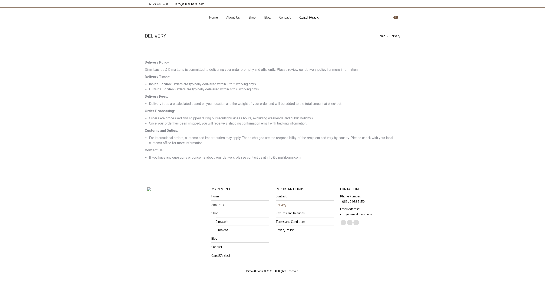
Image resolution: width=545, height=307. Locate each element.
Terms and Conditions (290, 222)
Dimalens (222, 230)
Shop (214, 213)
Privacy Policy (285, 230)
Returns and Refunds (290, 213)
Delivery (281, 205)
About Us (217, 205)
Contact (216, 247)
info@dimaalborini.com (189, 4)
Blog (214, 238)
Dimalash (222, 222)
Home (215, 196)
